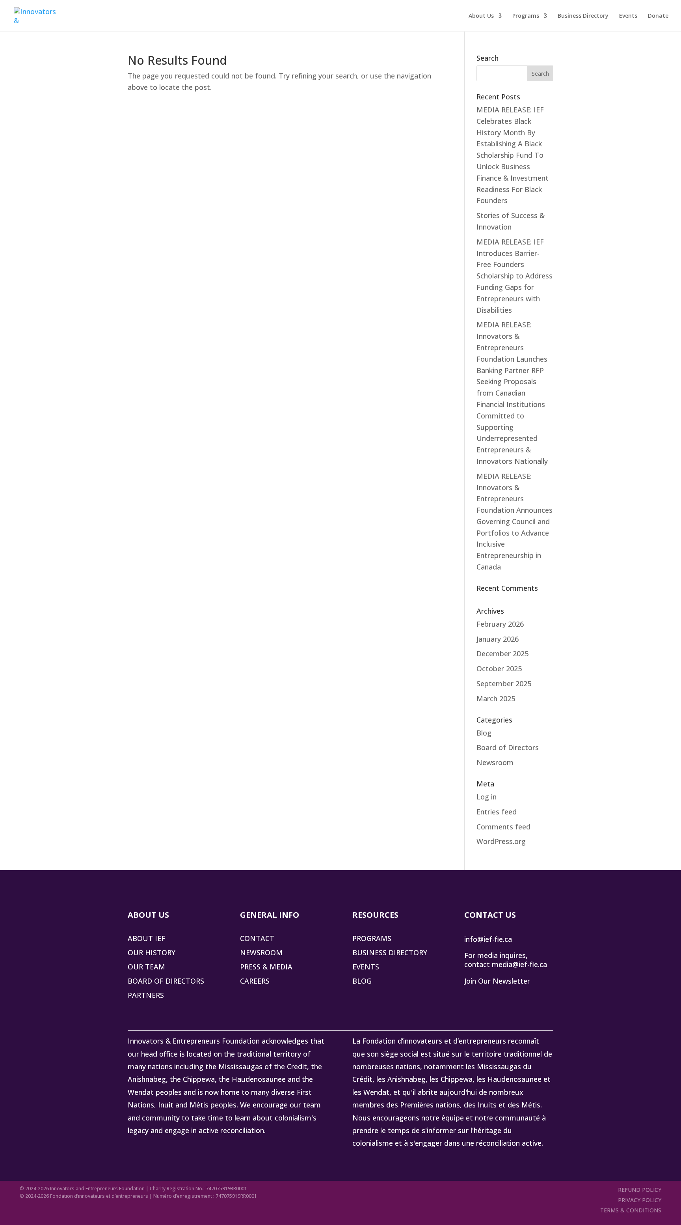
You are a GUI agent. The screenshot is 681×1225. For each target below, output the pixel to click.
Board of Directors (507, 747)
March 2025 (495, 698)
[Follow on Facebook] (503, 996)
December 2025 (502, 653)
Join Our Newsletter (497, 981)
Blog (483, 733)
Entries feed (496, 811)
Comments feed (503, 826)
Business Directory (583, 16)
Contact (257, 938)
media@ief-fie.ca (519, 964)
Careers (255, 981)
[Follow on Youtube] (536, 996)
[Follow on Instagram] (520, 996)
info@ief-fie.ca (488, 939)
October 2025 (499, 668)
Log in (486, 796)
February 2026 (500, 624)
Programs (525, 16)
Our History (151, 952)
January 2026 (497, 639)
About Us (481, 16)
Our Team (146, 966)
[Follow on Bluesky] (487, 996)
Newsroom (495, 762)
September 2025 (503, 683)
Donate (658, 16)
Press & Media (266, 966)
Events (628, 16)
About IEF (146, 938)
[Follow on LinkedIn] (470, 996)
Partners (146, 995)
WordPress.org (501, 841)
